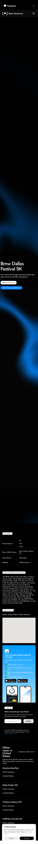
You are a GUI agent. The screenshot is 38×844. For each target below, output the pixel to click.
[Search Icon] (34, 13)
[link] (10, 6)
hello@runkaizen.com (10, 733)
